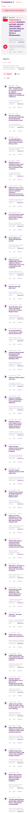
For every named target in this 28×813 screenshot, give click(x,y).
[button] (14, 52)
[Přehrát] (5, 47)
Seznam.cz (19, 2)
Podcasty (3, 6)
